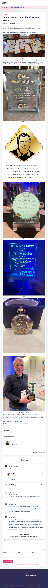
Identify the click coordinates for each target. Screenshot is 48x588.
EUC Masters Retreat (39, 62)
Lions (5, 14)
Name (5, 552)
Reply (42, 465)
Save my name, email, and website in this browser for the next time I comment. (20, 557)
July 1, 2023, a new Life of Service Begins (34, 578)
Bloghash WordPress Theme (35, 585)
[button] (14, 444)
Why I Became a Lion (29, 573)
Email (19, 552)
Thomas (10, 502)
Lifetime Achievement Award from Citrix (16, 60)
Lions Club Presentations (30, 575)
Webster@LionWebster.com (9, 432)
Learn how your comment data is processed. (29, 564)
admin (13, 442)
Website (34, 552)
